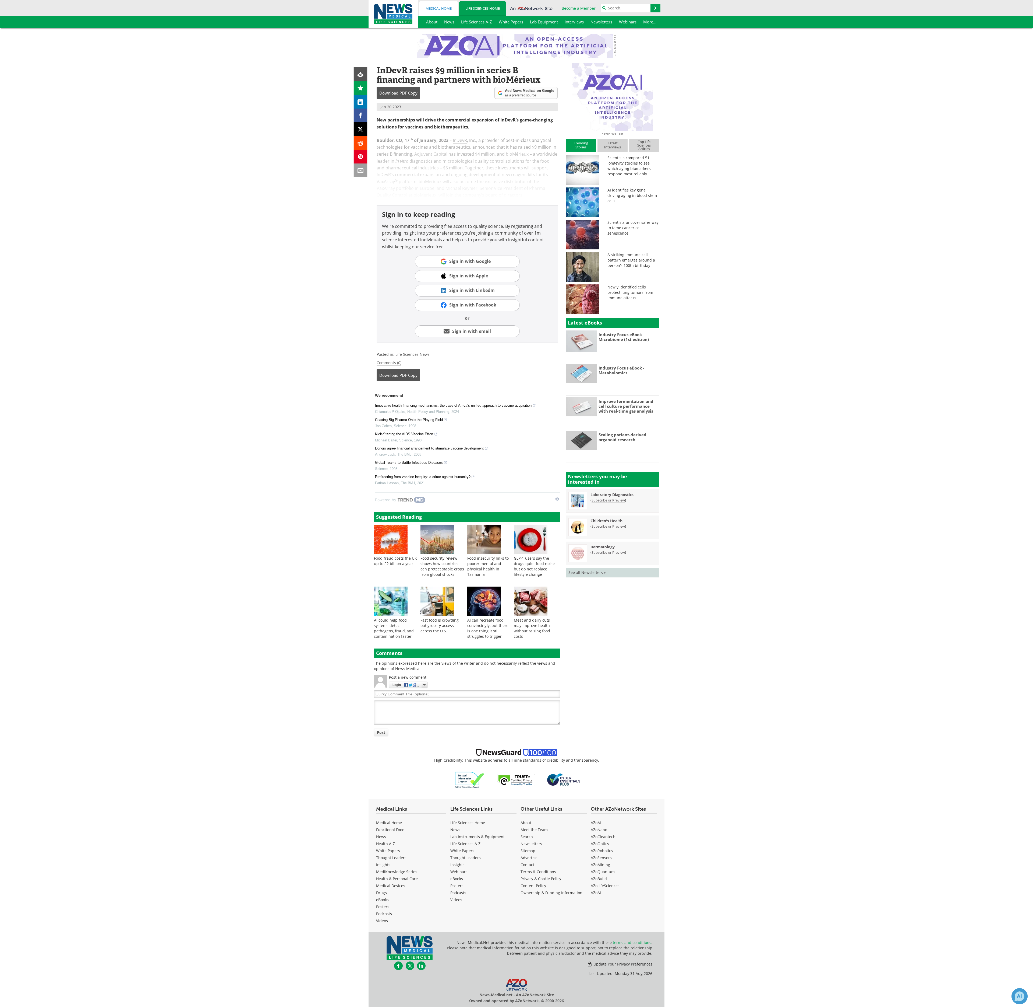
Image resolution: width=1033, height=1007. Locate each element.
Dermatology (602, 546)
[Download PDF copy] (360, 74)
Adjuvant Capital (430, 154)
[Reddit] (360, 143)
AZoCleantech (603, 836)
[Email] (360, 170)
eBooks (382, 899)
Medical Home (439, 8)
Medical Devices (390, 885)
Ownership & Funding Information (551, 892)
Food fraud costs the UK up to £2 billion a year (395, 561)
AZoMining (600, 864)
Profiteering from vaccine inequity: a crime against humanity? (422, 477)
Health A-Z (385, 843)
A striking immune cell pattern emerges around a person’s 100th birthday (631, 260)
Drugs (381, 892)
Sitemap (528, 850)
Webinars (459, 871)
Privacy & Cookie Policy (541, 878)
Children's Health (606, 520)
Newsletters (531, 843)
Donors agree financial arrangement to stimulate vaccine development (429, 448)
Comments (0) (389, 362)
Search (527, 836)
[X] (360, 129)
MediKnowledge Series (396, 871)
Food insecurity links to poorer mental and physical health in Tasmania (488, 566)
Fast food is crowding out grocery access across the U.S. (439, 625)
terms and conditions (632, 942)
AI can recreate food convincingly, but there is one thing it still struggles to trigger (487, 628)
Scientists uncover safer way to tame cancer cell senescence (633, 228)
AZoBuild (599, 878)
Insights (383, 864)
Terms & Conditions (538, 871)
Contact (527, 864)
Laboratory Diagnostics (612, 494)
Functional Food (390, 829)
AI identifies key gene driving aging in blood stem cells (632, 195)
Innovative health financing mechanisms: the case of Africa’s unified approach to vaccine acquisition (453, 405)
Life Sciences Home (482, 8)
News (381, 836)
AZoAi (596, 892)
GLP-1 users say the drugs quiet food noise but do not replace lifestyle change (534, 566)
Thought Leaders (391, 857)
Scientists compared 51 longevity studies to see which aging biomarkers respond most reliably (629, 165)
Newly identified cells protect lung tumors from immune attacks (630, 292)
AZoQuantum (603, 871)
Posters (382, 906)
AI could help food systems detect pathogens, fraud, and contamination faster (394, 628)
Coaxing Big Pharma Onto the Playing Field (409, 420)
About (526, 822)
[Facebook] (360, 115)
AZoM (596, 822)
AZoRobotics (602, 850)
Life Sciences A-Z (465, 843)
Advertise (529, 857)
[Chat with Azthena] (1019, 996)
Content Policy (533, 885)
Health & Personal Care (397, 878)
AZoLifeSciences (605, 885)
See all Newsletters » (587, 572)
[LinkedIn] (360, 102)
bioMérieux (517, 154)
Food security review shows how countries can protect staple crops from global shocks (442, 566)
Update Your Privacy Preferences (622, 964)
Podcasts (384, 913)
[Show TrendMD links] (557, 499)
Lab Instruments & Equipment (477, 836)
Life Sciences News (412, 354)
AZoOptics (600, 843)
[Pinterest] (360, 156)
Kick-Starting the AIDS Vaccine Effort (404, 434)
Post (381, 732)
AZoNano (599, 829)
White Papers (388, 850)
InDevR (460, 140)
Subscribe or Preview (608, 500)
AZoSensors (601, 857)
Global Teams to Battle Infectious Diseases (409, 463)
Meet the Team (534, 829)
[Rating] (360, 88)
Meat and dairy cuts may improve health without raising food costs (532, 628)
